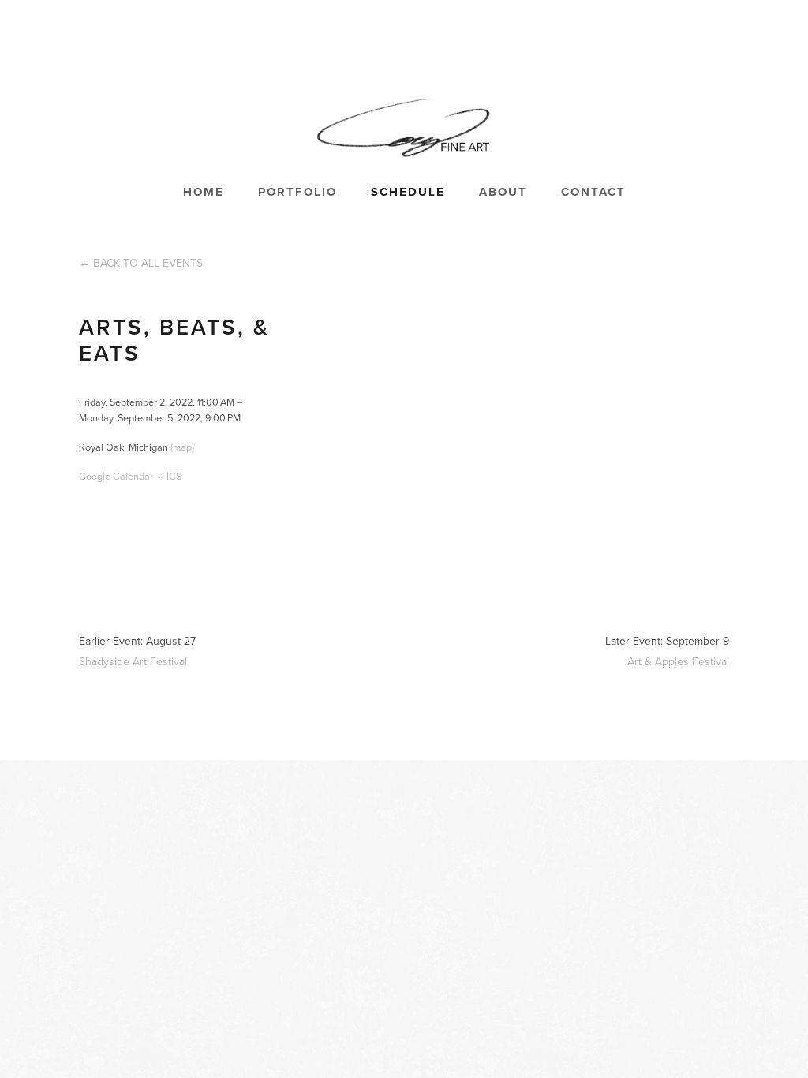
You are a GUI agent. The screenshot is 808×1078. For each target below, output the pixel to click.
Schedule (408, 191)
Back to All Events (148, 263)
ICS (173, 476)
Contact (593, 191)
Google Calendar (116, 476)
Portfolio (297, 191)
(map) (182, 447)
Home (203, 191)
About (503, 191)
